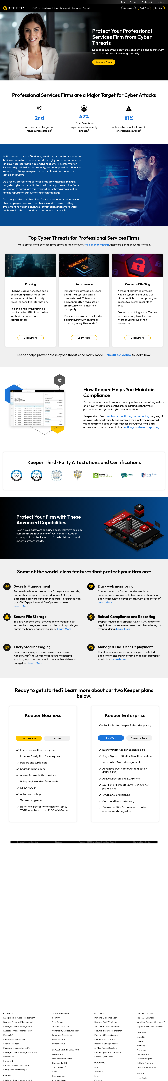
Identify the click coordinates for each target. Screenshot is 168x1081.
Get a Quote (128, 8)
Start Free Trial (28, 738)
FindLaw (58, 842)
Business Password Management (18, 1022)
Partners (134, 2)
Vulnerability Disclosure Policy (65, 1030)
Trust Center (57, 1022)
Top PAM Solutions (145, 1017)
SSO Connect (59, 1067)
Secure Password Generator (107, 1026)
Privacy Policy (58, 1039)
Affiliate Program (145, 1063)
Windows (98, 1071)
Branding (141, 1045)
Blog (123, 2)
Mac (96, 1067)
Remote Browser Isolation (15, 1039)
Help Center (142, 1078)
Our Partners (143, 1054)
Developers (57, 1054)
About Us (141, 1037)
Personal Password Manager (16, 1065)
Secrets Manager (11, 1043)
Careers (140, 1041)
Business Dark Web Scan (105, 1022)
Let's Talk (111, 738)
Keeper (13, 8)
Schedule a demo (117, 355)
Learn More (30, 337)
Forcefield (8, 1061)
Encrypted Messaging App (106, 1035)
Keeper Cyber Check (103, 1056)
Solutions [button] (46, 8)
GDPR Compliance (60, 1026)
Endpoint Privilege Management (17, 1030)
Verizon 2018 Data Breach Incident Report (97, 842)
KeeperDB (8, 1035)
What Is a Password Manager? (151, 1022)
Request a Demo (104, 62)
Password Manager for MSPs (16, 1048)
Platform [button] (36, 8)
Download (65, 8)
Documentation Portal (62, 1058)
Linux (96, 1076)
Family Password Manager (15, 1069)
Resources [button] (76, 8)
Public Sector (9, 1056)
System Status (58, 1043)
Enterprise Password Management (19, 1017)
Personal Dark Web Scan (105, 1017)
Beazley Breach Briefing (27, 842)
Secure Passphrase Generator (108, 1030)
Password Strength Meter (105, 1043)
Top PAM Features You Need (150, 1026)
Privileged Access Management (17, 1026)
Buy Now (158, 8)
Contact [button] (86, 8)
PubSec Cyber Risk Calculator (107, 1052)
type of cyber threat (97, 244)
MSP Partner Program (147, 1067)
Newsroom (142, 1050)
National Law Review (142, 842)
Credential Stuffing (137, 284)
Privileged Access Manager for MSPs (20, 1052)
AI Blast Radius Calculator (106, 1048)
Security (56, 1017)
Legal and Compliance (62, 1035)
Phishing (30, 284)
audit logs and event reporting (141, 427)
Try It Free (144, 8)
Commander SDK (60, 1063)
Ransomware (84, 284)
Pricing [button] (55, 8)
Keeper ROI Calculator (104, 1039)
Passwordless (58, 1076)
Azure (54, 1071)
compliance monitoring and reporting (126, 416)
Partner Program (144, 1058)
